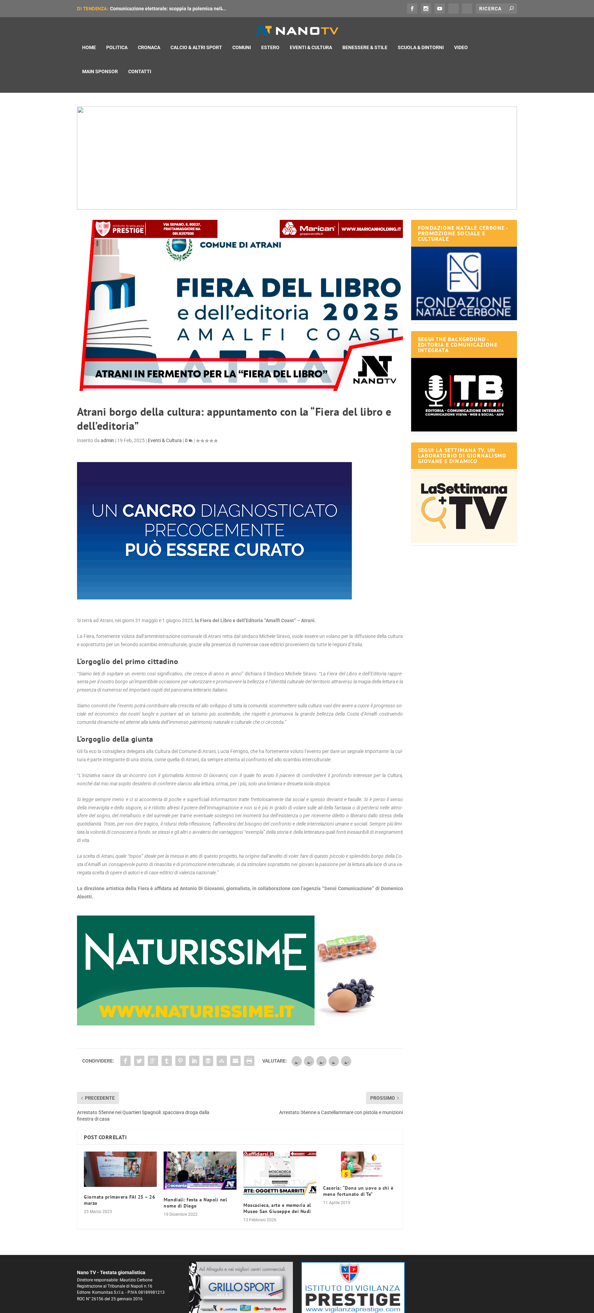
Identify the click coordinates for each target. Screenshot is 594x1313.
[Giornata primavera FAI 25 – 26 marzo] (120, 1169)
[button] (297, 158)
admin (107, 440)
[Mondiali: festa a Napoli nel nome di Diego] (200, 1171)
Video (461, 47)
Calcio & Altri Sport (196, 47)
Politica (117, 47)
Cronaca (149, 47)
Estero (270, 47)
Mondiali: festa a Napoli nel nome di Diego (195, 1203)
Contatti (139, 71)
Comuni (241, 47)
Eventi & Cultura (311, 47)
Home (89, 47)
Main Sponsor (100, 71)
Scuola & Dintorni (421, 47)
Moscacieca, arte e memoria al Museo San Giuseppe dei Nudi (277, 1208)
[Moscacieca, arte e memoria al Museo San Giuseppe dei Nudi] (279, 1173)
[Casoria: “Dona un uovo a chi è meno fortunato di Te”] (359, 1165)
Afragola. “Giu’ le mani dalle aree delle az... (157, 8)
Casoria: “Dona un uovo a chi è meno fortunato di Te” (358, 1191)
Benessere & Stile (364, 47)
